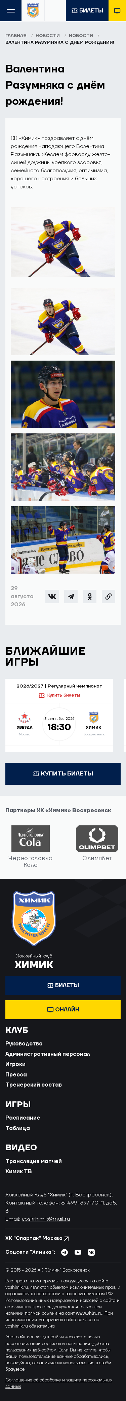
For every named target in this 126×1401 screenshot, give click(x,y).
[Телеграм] (71, 596)
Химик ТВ (18, 1171)
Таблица (17, 1128)
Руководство (24, 1043)
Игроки (15, 1064)
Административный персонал (47, 1054)
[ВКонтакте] (52, 596)
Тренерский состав (33, 1085)
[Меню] (11, 10)
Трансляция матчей (33, 1161)
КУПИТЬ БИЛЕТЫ (67, 774)
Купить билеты (63, 695)
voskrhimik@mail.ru (46, 1219)
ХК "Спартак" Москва (33, 1238)
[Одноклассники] (89, 596)
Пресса (16, 1074)
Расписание (22, 1118)
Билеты (91, 10)
